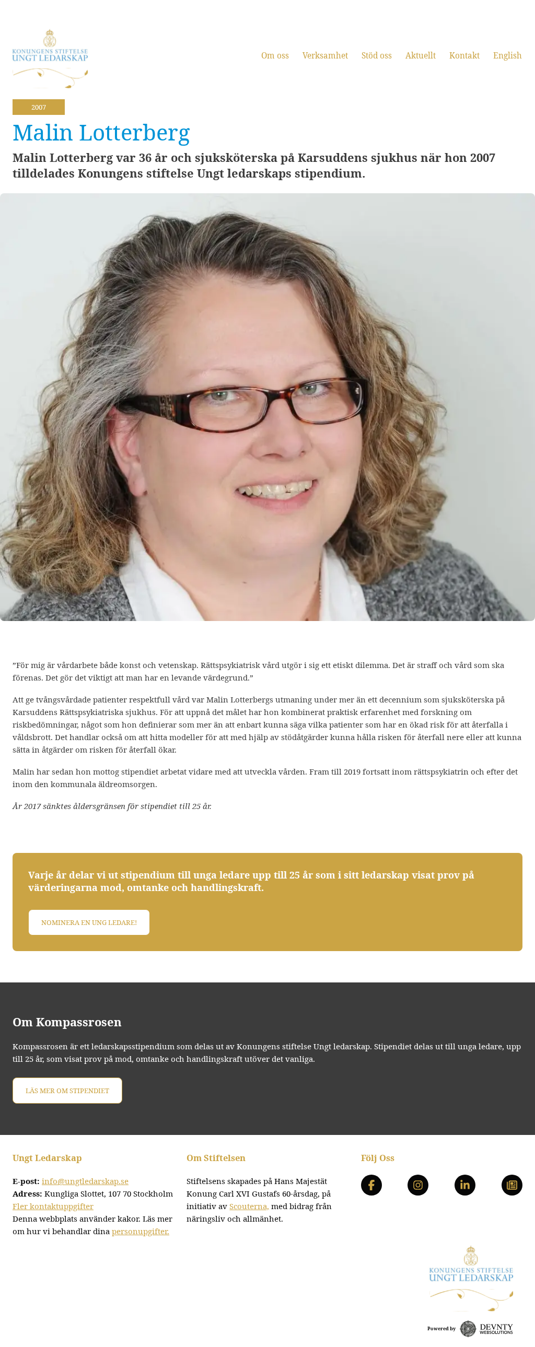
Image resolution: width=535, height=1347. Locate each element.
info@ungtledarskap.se (85, 1181)
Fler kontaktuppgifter (53, 1206)
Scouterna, (249, 1206)
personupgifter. (140, 1231)
